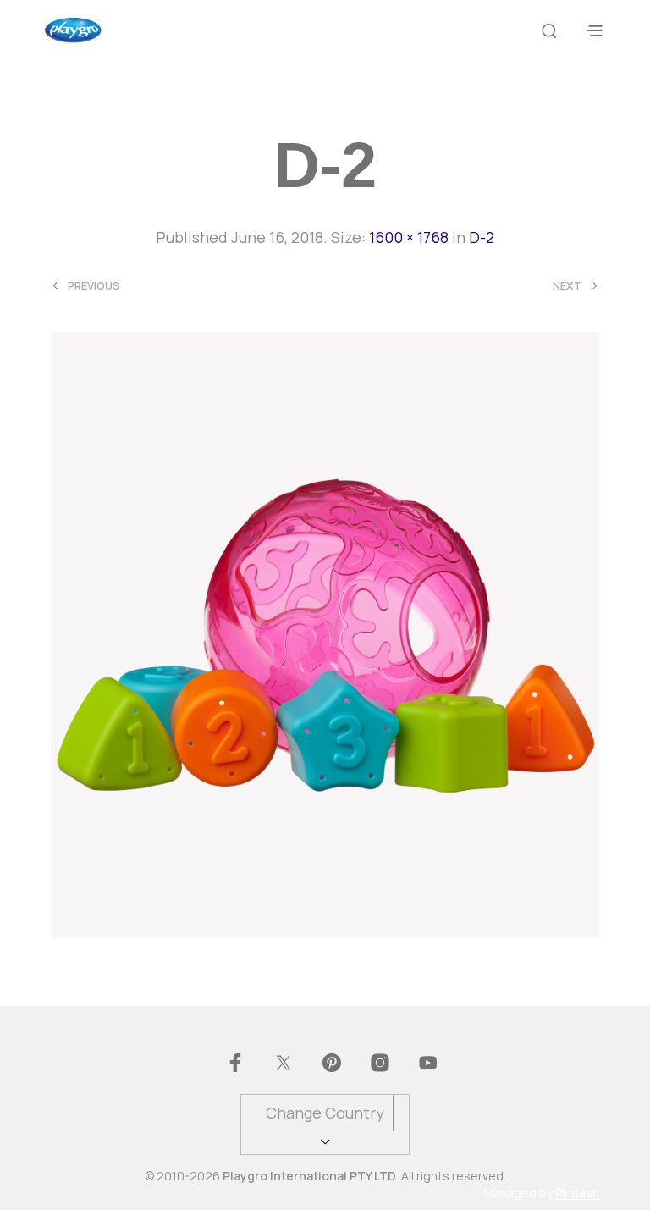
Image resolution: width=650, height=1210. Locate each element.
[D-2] (325, 632)
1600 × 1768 (409, 237)
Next (567, 285)
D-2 (481, 237)
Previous (94, 285)
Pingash (577, 1193)
